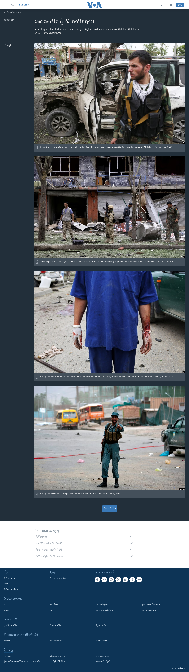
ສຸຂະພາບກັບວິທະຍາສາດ (152, 604)
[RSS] (125, 579)
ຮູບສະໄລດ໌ (24, 5)
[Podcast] (132, 579)
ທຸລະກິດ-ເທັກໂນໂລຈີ (104, 610)
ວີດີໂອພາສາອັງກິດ (11, 589)
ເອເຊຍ (6, 610)
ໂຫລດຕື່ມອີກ (110, 509)
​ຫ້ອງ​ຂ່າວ (7, 656)
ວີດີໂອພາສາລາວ (10, 578)
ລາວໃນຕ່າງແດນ (102, 604)
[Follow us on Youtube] (104, 579)
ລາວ (5, 604)
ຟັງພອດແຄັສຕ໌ (101, 625)
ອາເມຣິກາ (54, 604)
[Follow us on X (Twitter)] (118, 579)
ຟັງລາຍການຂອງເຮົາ (57, 578)
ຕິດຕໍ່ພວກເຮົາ (55, 625)
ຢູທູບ (6, 583)
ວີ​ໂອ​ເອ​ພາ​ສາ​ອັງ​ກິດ (57, 656)
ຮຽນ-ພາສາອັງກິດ (149, 610)
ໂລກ (51, 610)
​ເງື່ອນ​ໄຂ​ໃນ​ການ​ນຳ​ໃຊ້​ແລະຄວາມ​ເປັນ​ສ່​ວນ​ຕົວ (22, 661)
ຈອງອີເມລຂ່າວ (102, 640)
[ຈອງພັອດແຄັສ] (139, 579)
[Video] (171, 5)
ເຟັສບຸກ (7, 640)
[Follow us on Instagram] (111, 579)
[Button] (7, 46)
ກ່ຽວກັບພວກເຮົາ (10, 625)
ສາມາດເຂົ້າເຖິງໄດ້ (103, 661)
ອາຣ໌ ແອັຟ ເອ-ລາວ (103, 656)
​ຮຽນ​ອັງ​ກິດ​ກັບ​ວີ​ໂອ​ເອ (58, 661)
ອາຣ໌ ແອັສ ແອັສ (56, 640)
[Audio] (162, 5)
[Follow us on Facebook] (97, 579)
